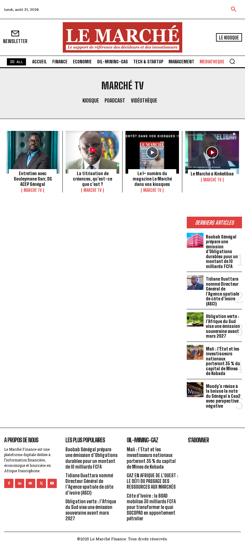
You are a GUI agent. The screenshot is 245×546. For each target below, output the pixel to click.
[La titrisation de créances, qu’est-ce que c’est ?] (92, 152)
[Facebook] (8, 483)
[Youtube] (52, 483)
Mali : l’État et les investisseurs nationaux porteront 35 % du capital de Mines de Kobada (223, 361)
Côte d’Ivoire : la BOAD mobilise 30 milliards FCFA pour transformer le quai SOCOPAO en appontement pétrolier (151, 507)
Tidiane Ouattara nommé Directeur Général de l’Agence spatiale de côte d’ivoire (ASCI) (222, 291)
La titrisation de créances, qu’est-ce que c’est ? (92, 179)
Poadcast (115, 100)
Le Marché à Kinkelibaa (212, 173)
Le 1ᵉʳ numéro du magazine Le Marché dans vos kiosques (152, 179)
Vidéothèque (144, 100)
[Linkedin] (19, 483)
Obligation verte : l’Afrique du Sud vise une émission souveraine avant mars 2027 (223, 326)
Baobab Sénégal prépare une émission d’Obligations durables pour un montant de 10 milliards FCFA (222, 251)
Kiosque (90, 100)
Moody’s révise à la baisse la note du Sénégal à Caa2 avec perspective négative (223, 396)
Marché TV (33, 190)
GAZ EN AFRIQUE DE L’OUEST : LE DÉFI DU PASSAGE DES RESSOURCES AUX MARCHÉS (152, 481)
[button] (233, 9)
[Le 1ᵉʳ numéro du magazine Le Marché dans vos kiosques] (152, 152)
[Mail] (30, 483)
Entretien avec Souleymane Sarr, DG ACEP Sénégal (33, 179)
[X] (41, 483)
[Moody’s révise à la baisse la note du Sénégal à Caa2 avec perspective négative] (195, 389)
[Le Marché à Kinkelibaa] (212, 152)
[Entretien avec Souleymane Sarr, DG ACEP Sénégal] (32, 152)
